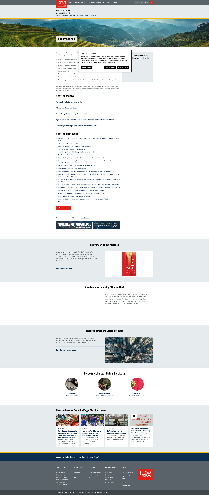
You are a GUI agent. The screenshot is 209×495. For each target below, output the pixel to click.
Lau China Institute (63, 10)
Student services (79, 2)
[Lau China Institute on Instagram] (93, 457)
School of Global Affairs (64, 13)
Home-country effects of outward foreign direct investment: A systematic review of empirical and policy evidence (88, 184)
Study (69, 2)
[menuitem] (70, 2)
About (115, 2)
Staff (142, 2)
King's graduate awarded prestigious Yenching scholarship (116, 432)
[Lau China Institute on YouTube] (97, 457)
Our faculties (106, 2)
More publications (63, 208)
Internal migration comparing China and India (71, 114)
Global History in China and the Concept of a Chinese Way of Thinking (76, 152)
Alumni (146, 2)
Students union (109, 477)
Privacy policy (72, 492)
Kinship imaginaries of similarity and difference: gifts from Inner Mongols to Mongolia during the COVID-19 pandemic (89, 187)
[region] (105, 60)
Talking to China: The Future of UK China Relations (71, 149)
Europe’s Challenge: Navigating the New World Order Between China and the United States (82, 158)
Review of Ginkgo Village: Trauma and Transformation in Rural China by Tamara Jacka (81, 190)
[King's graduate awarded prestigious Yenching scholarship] (116, 420)
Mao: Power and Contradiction (66, 155)
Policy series (80, 15)
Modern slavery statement (86, 492)
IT (89, 477)
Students (137, 2)
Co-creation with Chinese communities (69, 102)
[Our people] (71, 384)
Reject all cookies (110, 67)
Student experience (61, 484)
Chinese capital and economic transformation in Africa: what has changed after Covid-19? (82, 193)
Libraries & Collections (95, 472)
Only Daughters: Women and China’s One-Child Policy (72, 168)
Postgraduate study (104, 393)
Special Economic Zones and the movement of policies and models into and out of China (85, 120)
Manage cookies (86, 67)
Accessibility (98, 492)
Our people (72, 393)
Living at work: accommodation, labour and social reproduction (75, 146)
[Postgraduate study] (104, 384)
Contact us (93, 15)
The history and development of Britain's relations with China (76, 126)
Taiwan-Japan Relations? (64, 202)
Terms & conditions (61, 492)
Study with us (64, 15)
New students (76, 472)
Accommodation (93, 475)
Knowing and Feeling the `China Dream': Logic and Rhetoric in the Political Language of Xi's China (84, 199)
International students (62, 479)
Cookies (106, 492)
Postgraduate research (62, 477)
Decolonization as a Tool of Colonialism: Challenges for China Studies (76, 165)
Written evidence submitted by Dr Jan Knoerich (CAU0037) (74, 196)
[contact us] (137, 384)
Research (72, 15)
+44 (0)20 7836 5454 (127, 472)
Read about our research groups (66, 350)
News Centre (108, 472)
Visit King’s (108, 479)
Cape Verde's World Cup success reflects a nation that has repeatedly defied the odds (91, 433)
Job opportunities (110, 482)
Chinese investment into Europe (66, 108)
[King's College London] (145, 473)
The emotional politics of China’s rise (68, 143)
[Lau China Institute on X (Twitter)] (89, 457)
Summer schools (60, 482)
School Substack (85, 218)
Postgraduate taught (61, 475)
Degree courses (60, 472)
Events (86, 15)
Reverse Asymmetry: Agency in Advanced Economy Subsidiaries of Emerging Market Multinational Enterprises (87, 171)
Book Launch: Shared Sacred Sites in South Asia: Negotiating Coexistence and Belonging (140, 431)
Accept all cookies (123, 67)
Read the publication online (64, 268)
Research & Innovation (94, 2)
